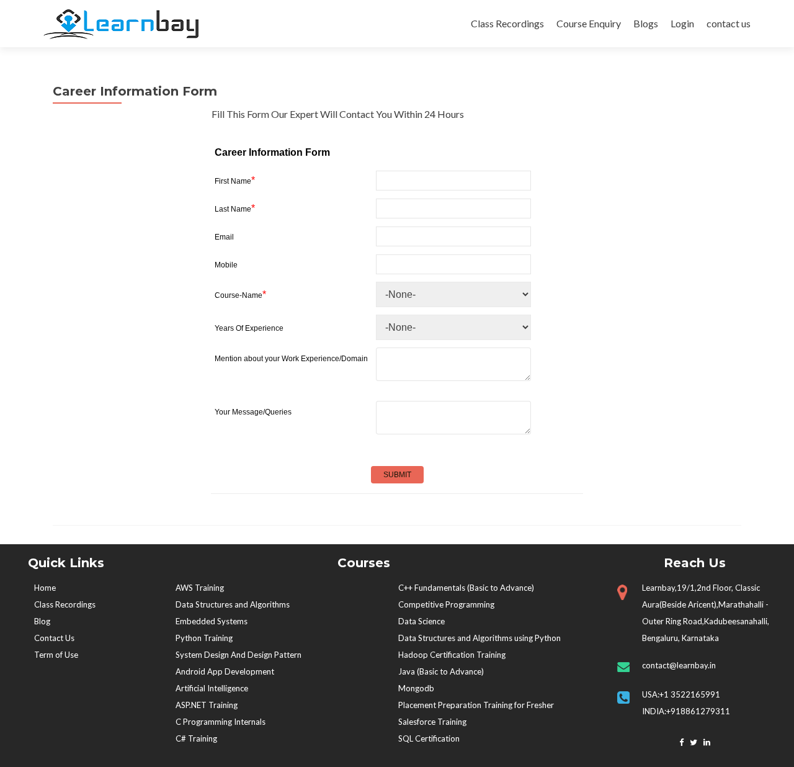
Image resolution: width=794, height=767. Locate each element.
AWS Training (200, 588)
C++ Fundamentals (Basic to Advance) (466, 588)
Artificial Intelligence (212, 688)
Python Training (204, 638)
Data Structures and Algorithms (233, 604)
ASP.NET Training (207, 705)
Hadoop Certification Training (452, 655)
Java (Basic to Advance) (441, 671)
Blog (42, 621)
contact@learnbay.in (679, 665)
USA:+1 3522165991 (682, 694)
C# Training (196, 738)
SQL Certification (429, 738)
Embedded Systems (212, 621)
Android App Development (225, 671)
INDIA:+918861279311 (686, 711)
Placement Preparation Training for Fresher (476, 705)
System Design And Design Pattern (238, 655)
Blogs (645, 23)
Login (682, 23)
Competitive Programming (446, 604)
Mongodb (416, 688)
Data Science (421, 621)
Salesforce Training (432, 722)
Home (45, 588)
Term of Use (56, 655)
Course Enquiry (588, 23)
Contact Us (54, 638)
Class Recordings (507, 23)
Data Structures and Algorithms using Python (479, 638)
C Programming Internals (220, 722)
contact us (729, 23)
